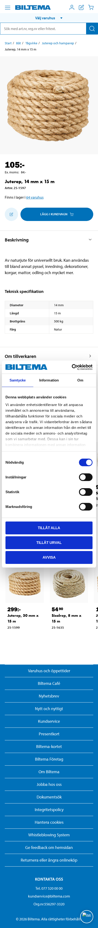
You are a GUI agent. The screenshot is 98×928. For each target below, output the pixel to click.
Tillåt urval (49, 543)
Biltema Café (49, 683)
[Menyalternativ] (7, 8)
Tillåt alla (49, 528)
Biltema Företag (49, 759)
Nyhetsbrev (49, 696)
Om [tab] (80, 380)
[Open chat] (86, 916)
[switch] (86, 477)
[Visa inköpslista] (81, 7)
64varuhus (35, 197)
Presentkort (49, 734)
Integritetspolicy (49, 809)
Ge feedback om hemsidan (49, 847)
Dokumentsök (49, 797)
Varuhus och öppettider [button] (49, 670)
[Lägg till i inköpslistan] (11, 214)
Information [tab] (49, 380)
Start (8, 43)
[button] (49, 18)
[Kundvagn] (91, 7)
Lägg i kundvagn (53, 214)
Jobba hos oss (49, 784)
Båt (18, 43)
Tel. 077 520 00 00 (49, 888)
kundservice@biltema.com (49, 896)
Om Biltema (49, 771)
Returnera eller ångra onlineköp (49, 860)
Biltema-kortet (49, 746)
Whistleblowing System (49, 835)
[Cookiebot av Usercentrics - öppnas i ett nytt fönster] (72, 367)
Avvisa (49, 557)
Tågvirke (31, 43)
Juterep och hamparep (58, 43)
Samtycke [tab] (18, 380)
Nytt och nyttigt (49, 708)
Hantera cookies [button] (49, 822)
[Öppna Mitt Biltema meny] (72, 7)
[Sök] (92, 29)
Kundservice (49, 721)
